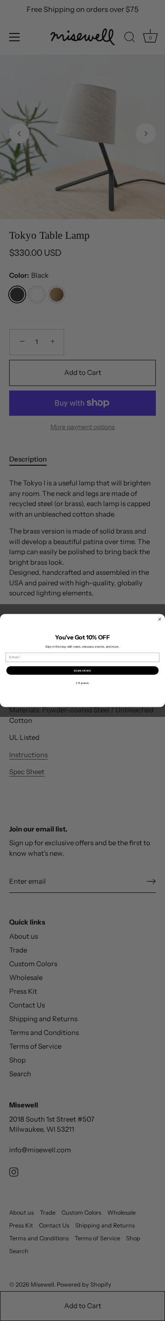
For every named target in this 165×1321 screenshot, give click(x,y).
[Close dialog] (160, 619)
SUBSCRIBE (82, 670)
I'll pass (82, 683)
